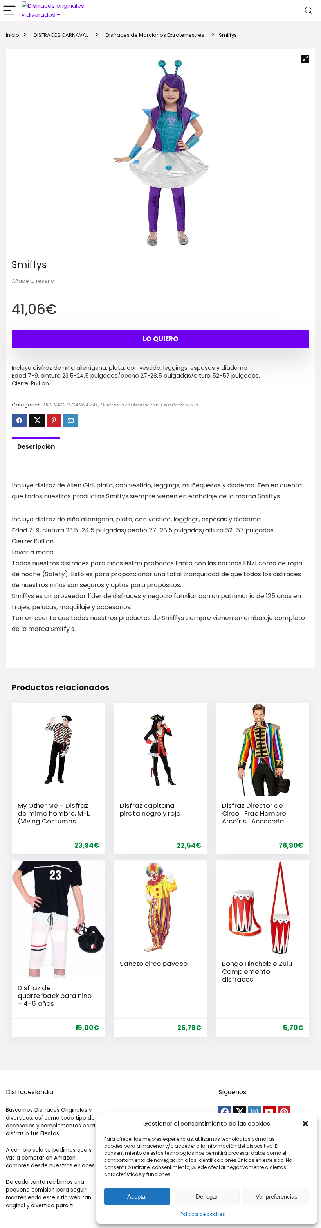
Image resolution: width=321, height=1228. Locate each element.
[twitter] (239, 1112)
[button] (305, 1123)
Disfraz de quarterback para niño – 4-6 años (55, 995)
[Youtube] (269, 1112)
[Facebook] (224, 1112)
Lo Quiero (161, 338)
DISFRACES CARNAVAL (61, 35)
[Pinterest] (284, 1112)
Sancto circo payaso (154, 963)
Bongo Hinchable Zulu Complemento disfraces (257, 971)
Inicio (12, 35)
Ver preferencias (277, 1196)
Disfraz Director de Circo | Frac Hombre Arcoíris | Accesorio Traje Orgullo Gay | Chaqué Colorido (254, 821)
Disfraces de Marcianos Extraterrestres (155, 35)
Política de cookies (202, 1214)
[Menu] (9, 10)
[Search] (308, 10)
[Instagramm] (254, 1112)
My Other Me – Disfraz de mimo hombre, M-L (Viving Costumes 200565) (54, 817)
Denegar (207, 1196)
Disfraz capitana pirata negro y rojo (150, 809)
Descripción (36, 446)
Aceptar (137, 1196)
